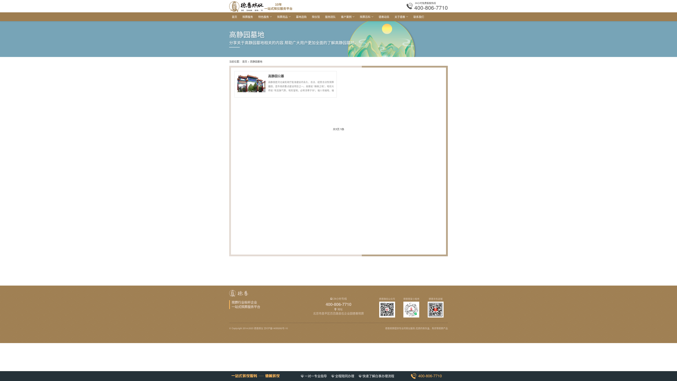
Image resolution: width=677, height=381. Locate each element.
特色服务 (263, 17)
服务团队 (330, 17)
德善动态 (384, 17)
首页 (234, 17)
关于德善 (400, 17)
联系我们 (418, 17)
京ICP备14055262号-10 (276, 328)
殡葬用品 (282, 17)
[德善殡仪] (260, 6)
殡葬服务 (247, 17)
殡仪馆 (316, 17)
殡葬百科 (365, 17)
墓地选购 (301, 17)
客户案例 (346, 17)
